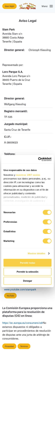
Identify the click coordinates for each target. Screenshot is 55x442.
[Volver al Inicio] (27, 6)
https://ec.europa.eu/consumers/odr (22, 323)
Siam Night (9, 6)
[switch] (47, 221)
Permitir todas (27, 262)
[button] (47, 6)
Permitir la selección (27, 271)
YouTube (10, 295)
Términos (24, 346)
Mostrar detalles (36, 253)
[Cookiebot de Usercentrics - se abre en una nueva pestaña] (38, 159)
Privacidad (9, 346)
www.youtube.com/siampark (20, 289)
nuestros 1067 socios (28, 175)
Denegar (27, 280)
